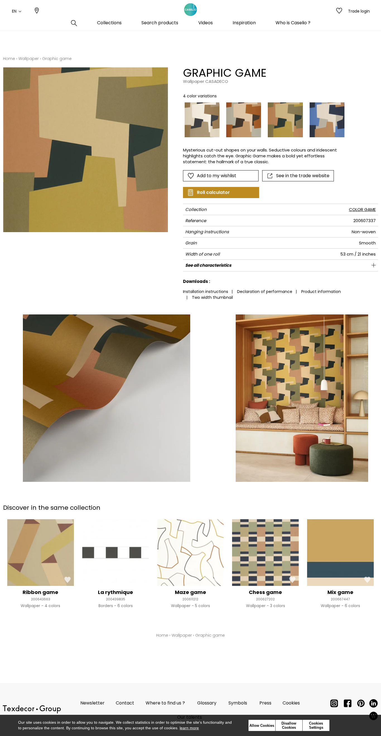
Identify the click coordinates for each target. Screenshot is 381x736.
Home (9, 58)
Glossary (206, 703)
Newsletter (92, 703)
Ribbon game (40, 592)
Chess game (265, 592)
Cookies (291, 703)
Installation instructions (205, 291)
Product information (321, 291)
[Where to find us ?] (36, 11)
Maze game (190, 592)
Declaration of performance (264, 291)
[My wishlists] (339, 11)
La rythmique (115, 592)
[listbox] (261, 119)
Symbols (237, 703)
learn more (189, 728)
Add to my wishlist (216, 175)
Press (265, 703)
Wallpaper (28, 58)
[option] (202, 119)
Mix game (340, 592)
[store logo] (190, 10)
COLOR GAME (362, 209)
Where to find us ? (165, 703)
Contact (125, 703)
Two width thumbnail (212, 297)
